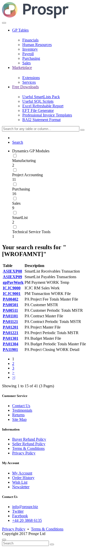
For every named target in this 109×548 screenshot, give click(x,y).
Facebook (20, 516)
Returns (18, 415)
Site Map (19, 419)
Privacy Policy (23, 453)
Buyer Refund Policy (29, 439)
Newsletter (20, 487)
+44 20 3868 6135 (27, 520)
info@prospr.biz (25, 507)
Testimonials (22, 410)
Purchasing (21, 189)
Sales (16, 203)
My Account (22, 473)
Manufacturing (24, 160)
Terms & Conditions (28, 448)
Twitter (18, 511)
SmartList (20, 217)
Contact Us (21, 406)
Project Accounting (27, 175)
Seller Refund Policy (28, 444)
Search (17, 142)
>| (13, 377)
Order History (23, 478)
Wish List (19, 482)
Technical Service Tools (31, 232)
